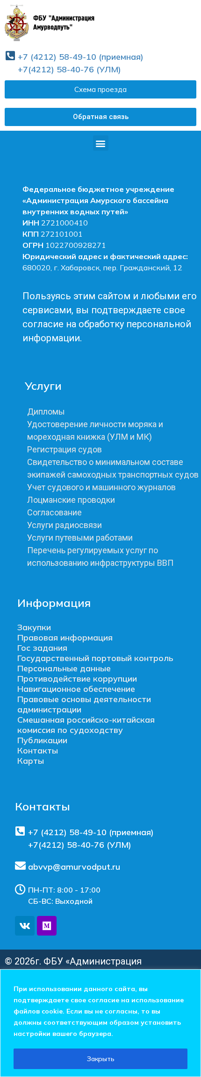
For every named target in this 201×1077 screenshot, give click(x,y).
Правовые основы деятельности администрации (84, 704)
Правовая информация (65, 637)
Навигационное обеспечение (76, 688)
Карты (30, 760)
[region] (100, 1023)
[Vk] (25, 926)
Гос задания (42, 647)
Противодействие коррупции (77, 678)
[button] (100, 117)
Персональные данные (64, 668)
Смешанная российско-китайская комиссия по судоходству (86, 724)
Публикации (42, 740)
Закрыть (101, 1059)
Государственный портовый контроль (95, 658)
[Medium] (47, 926)
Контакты (37, 750)
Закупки (34, 627)
